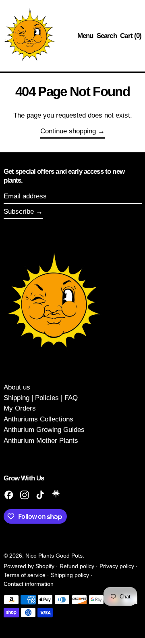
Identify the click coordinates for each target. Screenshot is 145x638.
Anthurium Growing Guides (44, 430)
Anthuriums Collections (38, 419)
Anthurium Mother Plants (41, 440)
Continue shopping (68, 131)
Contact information (29, 584)
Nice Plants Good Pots (54, 556)
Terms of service (25, 575)
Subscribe (19, 211)
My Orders (20, 408)
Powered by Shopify (29, 566)
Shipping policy (70, 575)
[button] (107, 36)
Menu (85, 36)
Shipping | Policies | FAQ (41, 398)
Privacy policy (116, 566)
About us (17, 387)
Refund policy (77, 566)
